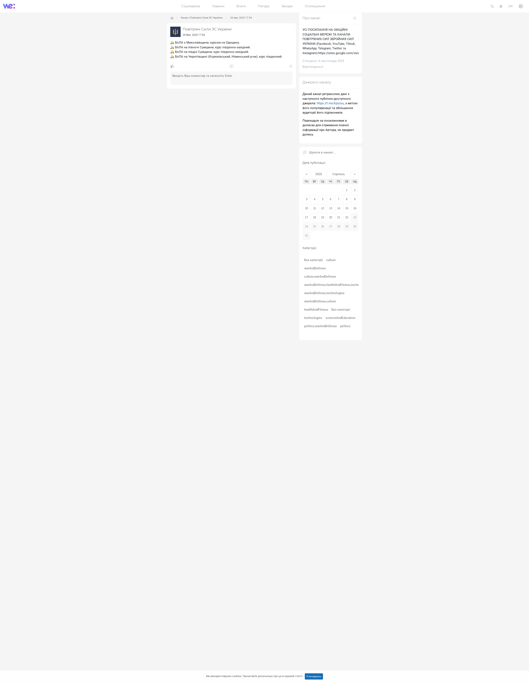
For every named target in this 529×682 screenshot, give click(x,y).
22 (346, 217)
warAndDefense (315, 268)
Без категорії (313, 260)
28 (338, 226)
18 (314, 217)
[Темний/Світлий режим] (501, 6)
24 (306, 226)
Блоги (241, 6)
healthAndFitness (316, 309)
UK (510, 6)
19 (322, 217)
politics (345, 326)
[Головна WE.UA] (172, 18)
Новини (218, 6)
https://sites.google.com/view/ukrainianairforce (351, 53)
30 (354, 226)
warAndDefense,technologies (324, 293)
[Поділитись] (290, 67)
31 (306, 235)
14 (338, 208)
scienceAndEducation (340, 318)
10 (306, 208)
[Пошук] (492, 6)
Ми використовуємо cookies (254, 676)
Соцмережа (190, 6)
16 (354, 208)
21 (338, 217)
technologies (313, 318)
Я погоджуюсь (313, 676)
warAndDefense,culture (320, 301)
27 (330, 226)
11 (314, 208)
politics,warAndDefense (320, 326)
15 (346, 208)
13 (330, 208)
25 (314, 226)
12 (322, 208)
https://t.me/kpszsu (330, 103)
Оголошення (315, 6)
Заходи (287, 6)
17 (306, 217)
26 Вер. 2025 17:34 (194, 34)
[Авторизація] (520, 6)
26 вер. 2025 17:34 (241, 17)
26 (322, 226)
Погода (263, 6)
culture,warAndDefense (320, 276)
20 (330, 217)
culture (331, 260)
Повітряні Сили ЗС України (207, 29)
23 (354, 217)
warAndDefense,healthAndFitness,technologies (336, 284)
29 (346, 226)
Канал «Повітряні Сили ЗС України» (202, 17)
